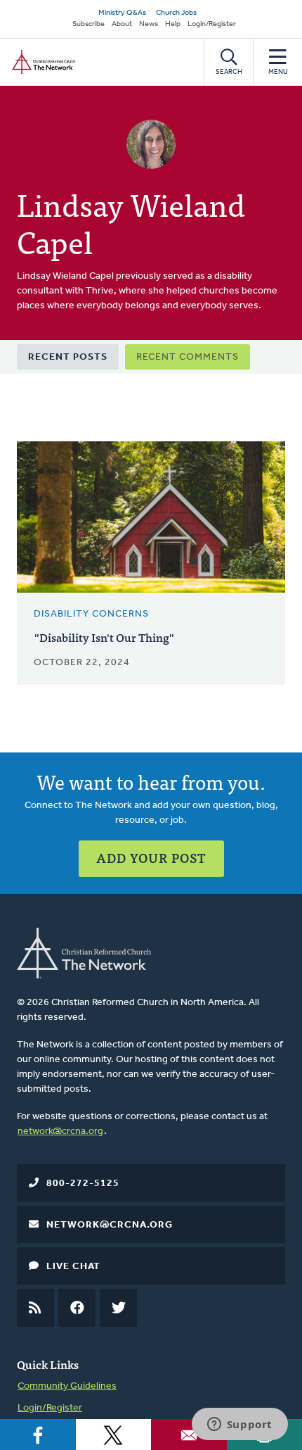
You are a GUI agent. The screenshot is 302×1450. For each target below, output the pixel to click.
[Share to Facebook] (38, 1434)
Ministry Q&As (122, 13)
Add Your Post (151, 857)
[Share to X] (114, 1434)
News (148, 24)
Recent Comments (187, 357)
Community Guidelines (67, 1386)
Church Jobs (176, 13)
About (122, 24)
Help (172, 24)
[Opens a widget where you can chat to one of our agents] (239, 1425)
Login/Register (212, 24)
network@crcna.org (60, 1131)
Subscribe (88, 24)
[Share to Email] (189, 1434)
